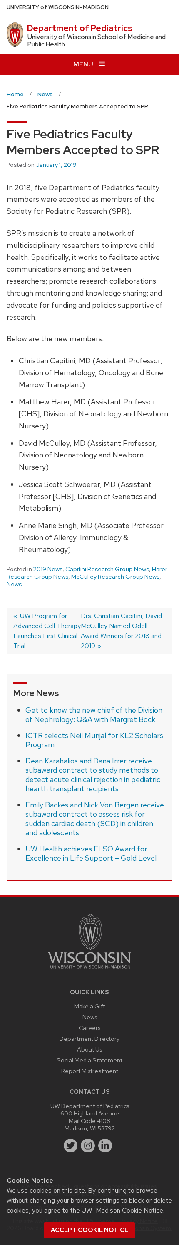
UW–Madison (58, 7)
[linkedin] (105, 1146)
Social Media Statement (89, 1060)
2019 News (47, 569)
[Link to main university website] (89, 970)
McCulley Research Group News (115, 576)
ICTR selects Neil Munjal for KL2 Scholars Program (94, 740)
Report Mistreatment (89, 1071)
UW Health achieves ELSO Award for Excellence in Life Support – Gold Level (91, 853)
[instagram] (88, 1146)
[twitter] (71, 1146)
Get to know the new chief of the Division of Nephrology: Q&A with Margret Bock (93, 714)
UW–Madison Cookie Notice (122, 1210)
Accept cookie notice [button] (89, 1230)
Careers (89, 1028)
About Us (89, 1049)
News (14, 584)
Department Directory (89, 1038)
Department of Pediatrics (79, 28)
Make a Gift (89, 1006)
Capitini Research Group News (107, 569)
